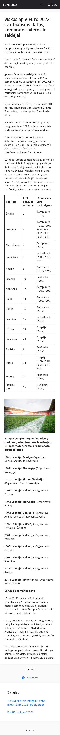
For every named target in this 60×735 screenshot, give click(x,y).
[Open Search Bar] (41, 4)
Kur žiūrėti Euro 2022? (20, 712)
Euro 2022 (10, 5)
